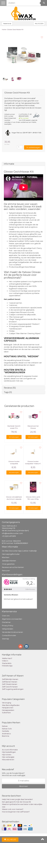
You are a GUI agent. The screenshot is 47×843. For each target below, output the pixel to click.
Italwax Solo (7, 729)
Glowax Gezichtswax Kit (15, 29)
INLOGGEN (39, 23)
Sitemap (5, 639)
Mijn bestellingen (9, 752)
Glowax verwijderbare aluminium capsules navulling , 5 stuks (14, 499)
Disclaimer (6, 622)
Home (4, 29)
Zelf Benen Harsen (9, 682)
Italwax (5, 726)
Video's (5, 661)
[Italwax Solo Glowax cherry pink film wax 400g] (33, 487)
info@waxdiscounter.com (12, 533)
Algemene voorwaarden (12, 619)
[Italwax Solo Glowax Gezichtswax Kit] (23, 54)
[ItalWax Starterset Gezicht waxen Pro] (14, 416)
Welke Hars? (7, 658)
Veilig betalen (7, 629)
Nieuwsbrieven (8, 760)
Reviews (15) (10, 388)
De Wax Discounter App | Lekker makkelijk (19, 551)
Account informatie (10, 750)
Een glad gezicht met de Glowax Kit (16, 802)
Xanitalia (5, 731)
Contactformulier (9, 635)
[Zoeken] (44, 3)
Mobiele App (7, 666)
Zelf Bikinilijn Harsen (10, 679)
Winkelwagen (14, 437)
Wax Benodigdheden (11, 705)
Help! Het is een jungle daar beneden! (17, 799)
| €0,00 (11, 839)
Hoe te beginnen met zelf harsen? (16, 812)
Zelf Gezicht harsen (10, 687)
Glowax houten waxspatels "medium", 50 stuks (33, 463)
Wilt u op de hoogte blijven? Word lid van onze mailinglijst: (14, 774)
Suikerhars (6, 713)
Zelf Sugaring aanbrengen (12, 689)
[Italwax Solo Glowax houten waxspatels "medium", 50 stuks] (33, 451)
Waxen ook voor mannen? (12, 809)
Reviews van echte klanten (13, 567)
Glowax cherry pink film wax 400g (33, 498)
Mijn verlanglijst (8, 757)
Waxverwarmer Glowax (33, 427)
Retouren (6, 571)
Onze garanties (8, 564)
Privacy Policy (7, 625)
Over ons (5, 616)
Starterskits (6, 663)
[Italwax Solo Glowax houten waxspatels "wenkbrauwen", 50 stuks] (14, 451)
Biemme (5, 736)
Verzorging (6, 703)
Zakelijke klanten (9, 561)
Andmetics (6, 734)
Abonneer (23, 786)
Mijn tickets (6, 755)
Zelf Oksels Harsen (9, 684)
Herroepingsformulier (11, 554)
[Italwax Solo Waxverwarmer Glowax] (33, 416)
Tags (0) (8, 392)
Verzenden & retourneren (12, 632)
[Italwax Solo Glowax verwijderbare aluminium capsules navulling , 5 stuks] (14, 487)
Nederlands (7, 23)
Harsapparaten (8, 710)
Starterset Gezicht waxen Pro (13, 427)
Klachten (5, 557)
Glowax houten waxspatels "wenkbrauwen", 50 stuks (14, 464)
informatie (9, 164)
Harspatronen (7, 708)
